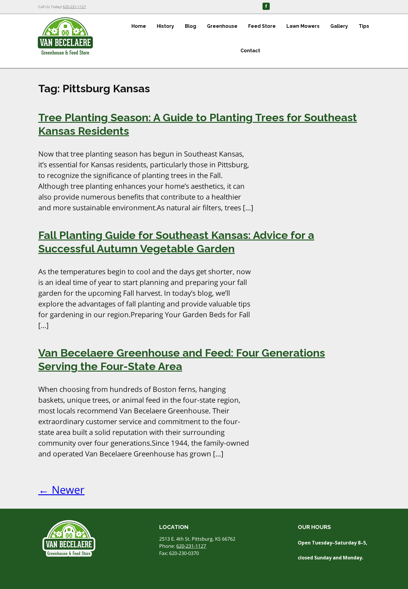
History (165, 26)
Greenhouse (222, 26)
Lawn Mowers (303, 26)
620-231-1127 (74, 6)
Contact (250, 50)
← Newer (61, 489)
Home (138, 26)
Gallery (339, 26)
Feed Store (262, 26)
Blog (190, 26)
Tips (364, 26)
